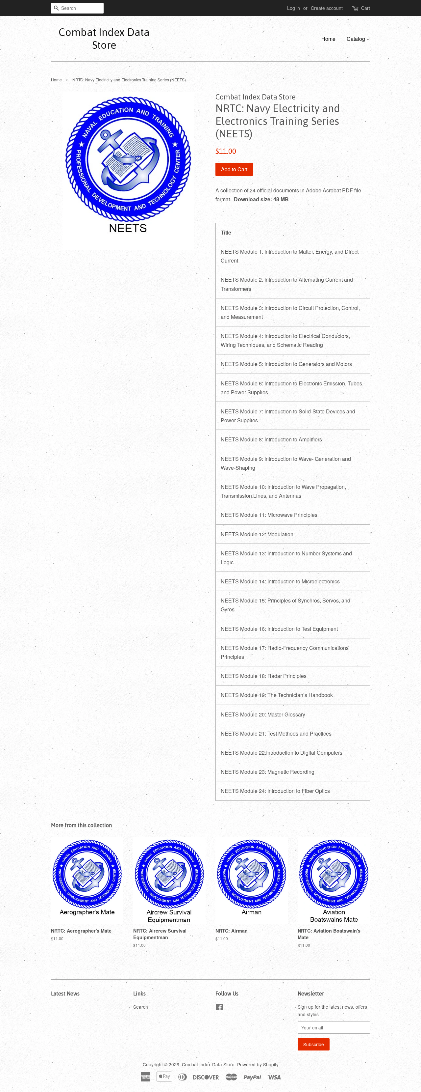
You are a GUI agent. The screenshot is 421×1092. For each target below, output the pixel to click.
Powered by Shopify (258, 1064)
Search (140, 1006)
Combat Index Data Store (104, 38)
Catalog (356, 38)
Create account (327, 8)
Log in (293, 8)
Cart (365, 8)
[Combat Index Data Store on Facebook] (219, 1008)
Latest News (65, 993)
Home (328, 38)
